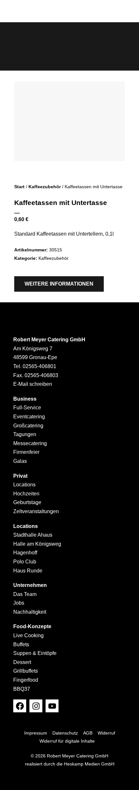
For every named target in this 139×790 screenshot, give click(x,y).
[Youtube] (52, 705)
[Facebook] (19, 705)
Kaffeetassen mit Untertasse (60, 202)
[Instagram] (35, 705)
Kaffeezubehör (44, 186)
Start (19, 186)
